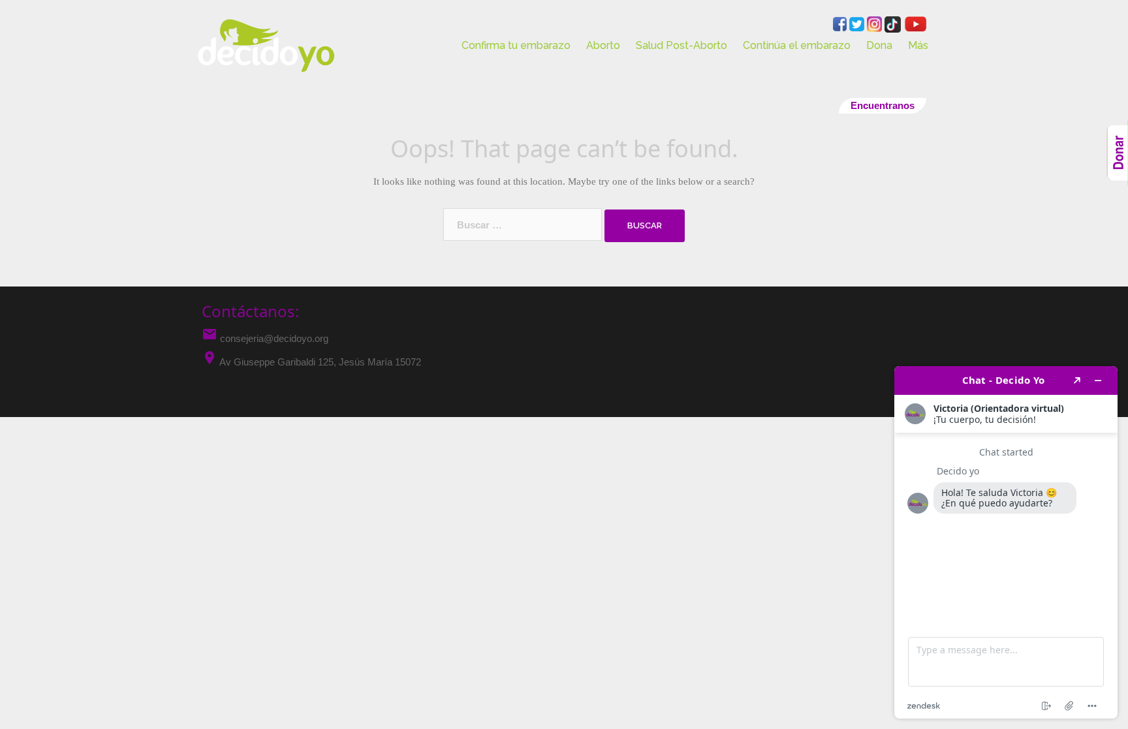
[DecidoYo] (266, 44)
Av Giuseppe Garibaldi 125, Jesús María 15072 (320, 361)
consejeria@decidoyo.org (265, 338)
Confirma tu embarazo (516, 45)
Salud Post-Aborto (681, 45)
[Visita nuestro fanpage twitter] (858, 23)
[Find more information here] (1006, 542)
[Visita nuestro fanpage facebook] (841, 23)
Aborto (603, 45)
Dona (879, 45)
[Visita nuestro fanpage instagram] (876, 23)
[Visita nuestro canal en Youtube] (914, 23)
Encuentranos (882, 105)
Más (918, 45)
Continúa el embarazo (797, 45)
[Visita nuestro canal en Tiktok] (894, 23)
